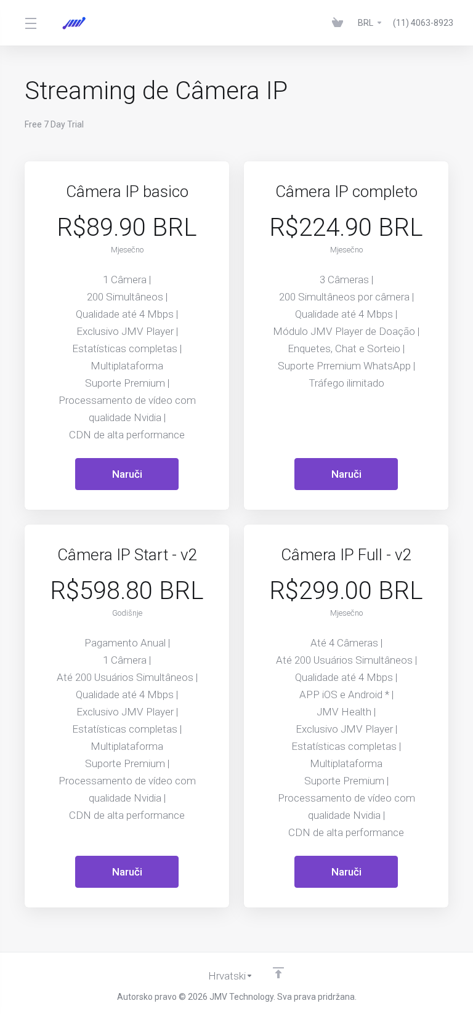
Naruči (127, 474)
